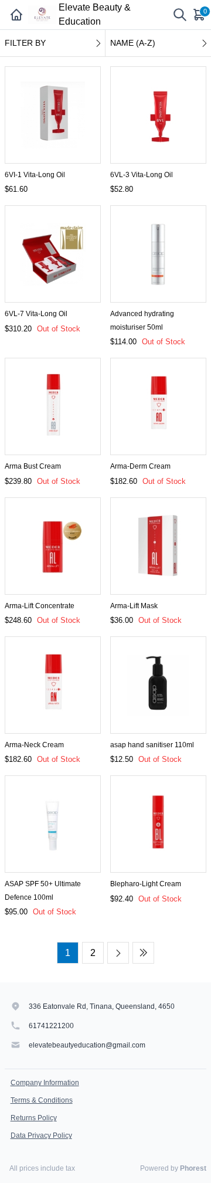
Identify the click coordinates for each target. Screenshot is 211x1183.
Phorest (193, 1168)
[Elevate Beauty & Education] (42, 14)
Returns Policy (34, 1118)
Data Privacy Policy (41, 1135)
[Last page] (143, 953)
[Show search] (180, 14)
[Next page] (118, 953)
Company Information (45, 1083)
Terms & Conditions (42, 1100)
